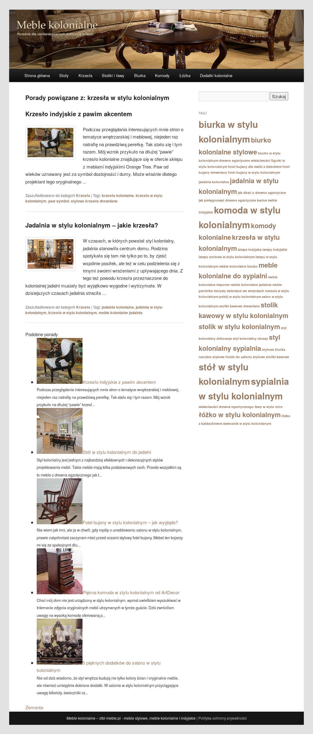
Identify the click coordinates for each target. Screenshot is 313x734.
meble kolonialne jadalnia (120, 312)
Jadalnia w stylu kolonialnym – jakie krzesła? (91, 225)
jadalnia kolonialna (118, 307)
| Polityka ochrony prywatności (222, 718)
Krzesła (85, 75)
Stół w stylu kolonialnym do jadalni (117, 452)
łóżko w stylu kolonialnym (240, 414)
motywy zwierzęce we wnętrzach (239, 290)
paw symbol (58, 201)
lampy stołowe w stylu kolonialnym (227, 256)
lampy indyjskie (275, 249)
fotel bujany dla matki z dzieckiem (255, 166)
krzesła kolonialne (118, 195)
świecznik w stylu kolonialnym (247, 423)
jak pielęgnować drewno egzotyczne (227, 200)
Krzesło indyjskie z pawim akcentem (78, 113)
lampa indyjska (250, 249)
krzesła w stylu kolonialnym (72, 312)
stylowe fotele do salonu (232, 356)
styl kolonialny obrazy (250, 338)
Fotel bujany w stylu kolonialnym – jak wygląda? (130, 522)
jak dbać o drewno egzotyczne (262, 192)
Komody (162, 75)
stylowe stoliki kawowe (271, 356)
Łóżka (184, 75)
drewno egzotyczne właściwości (244, 160)
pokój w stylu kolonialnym (240, 296)
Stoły (64, 75)
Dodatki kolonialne (216, 75)
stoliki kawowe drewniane (239, 306)
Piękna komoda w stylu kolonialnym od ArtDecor (131, 592)
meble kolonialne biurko (238, 266)
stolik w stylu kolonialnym (239, 326)
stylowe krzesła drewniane (94, 201)
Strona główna (37, 75)
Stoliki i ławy (113, 75)
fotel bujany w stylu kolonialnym (254, 172)
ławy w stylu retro (269, 406)
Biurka (139, 75)
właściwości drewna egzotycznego (226, 406)
